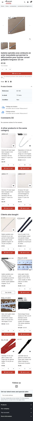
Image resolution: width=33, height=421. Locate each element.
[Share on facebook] (6, 81)
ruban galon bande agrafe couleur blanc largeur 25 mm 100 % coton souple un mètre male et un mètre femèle (24, 278)
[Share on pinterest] (11, 81)
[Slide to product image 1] (4, 45)
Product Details (6, 86)
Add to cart (16, 73)
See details (8, 292)
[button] (24, 2)
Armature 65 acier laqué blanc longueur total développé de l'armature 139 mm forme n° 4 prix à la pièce (8, 154)
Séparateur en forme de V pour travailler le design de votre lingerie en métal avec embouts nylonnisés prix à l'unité (24, 153)
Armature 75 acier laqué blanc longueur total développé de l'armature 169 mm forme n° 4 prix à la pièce (8, 194)
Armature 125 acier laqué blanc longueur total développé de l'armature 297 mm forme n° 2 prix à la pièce (23, 194)
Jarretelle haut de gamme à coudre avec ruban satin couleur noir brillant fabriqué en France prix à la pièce (24, 359)
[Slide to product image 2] (12, 45)
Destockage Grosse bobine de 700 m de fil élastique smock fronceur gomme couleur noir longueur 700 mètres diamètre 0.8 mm (24, 319)
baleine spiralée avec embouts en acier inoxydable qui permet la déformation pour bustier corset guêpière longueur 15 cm (8, 278)
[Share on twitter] (8, 81)
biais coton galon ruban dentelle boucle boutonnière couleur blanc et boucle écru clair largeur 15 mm (8, 317)
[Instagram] (16, 386)
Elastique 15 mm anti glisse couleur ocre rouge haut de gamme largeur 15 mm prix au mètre (8, 359)
